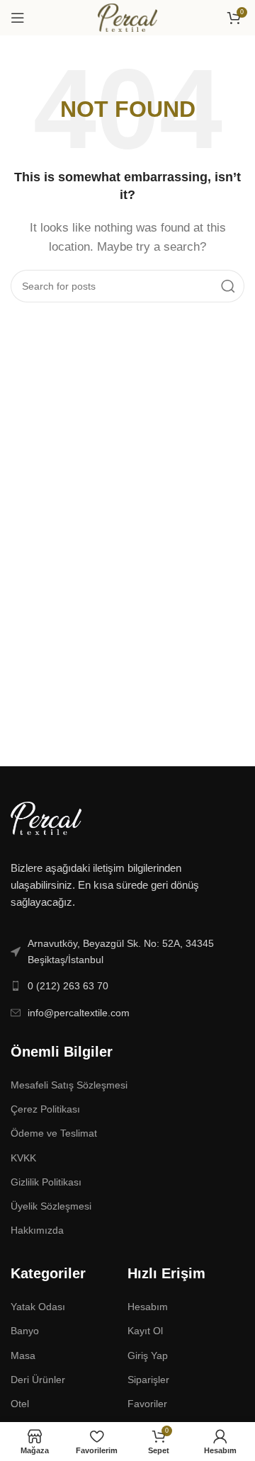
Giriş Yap (148, 1355)
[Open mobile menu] (18, 18)
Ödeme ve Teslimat (54, 1133)
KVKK (23, 1158)
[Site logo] (127, 17)
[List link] (127, 951)
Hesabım (148, 1306)
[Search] (228, 286)
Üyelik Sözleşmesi (51, 1206)
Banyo (25, 1330)
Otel (20, 1403)
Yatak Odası (38, 1306)
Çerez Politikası (45, 1109)
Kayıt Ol (145, 1330)
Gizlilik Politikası (46, 1182)
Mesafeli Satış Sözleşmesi (69, 1085)
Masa (23, 1355)
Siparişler (148, 1379)
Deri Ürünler (38, 1379)
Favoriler (147, 1403)
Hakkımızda (37, 1230)
